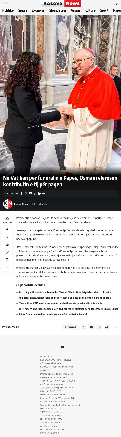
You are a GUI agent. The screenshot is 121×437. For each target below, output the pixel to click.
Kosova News (21, 204)
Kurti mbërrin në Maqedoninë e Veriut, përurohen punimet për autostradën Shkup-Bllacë (68, 308)
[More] (43, 193)
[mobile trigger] (118, 3)
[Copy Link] (35, 193)
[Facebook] (58, 347)
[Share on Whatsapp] (26, 193)
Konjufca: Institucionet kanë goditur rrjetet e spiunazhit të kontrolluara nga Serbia (64, 297)
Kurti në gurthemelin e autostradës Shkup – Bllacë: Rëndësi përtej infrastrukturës (64, 292)
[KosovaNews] (61, 3)
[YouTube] (62, 347)
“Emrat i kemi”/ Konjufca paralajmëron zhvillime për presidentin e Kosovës (60, 303)
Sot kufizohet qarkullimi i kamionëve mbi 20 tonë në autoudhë (52, 314)
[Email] (30, 193)
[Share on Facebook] (21, 193)
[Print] (39, 193)
